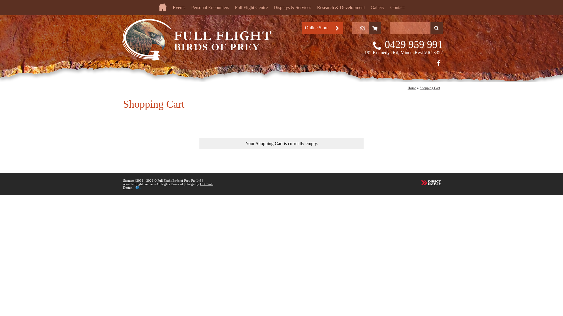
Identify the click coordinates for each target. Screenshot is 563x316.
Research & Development (341, 7)
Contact (397, 7)
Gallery (377, 7)
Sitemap (128, 180)
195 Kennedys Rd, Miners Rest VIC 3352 (403, 52)
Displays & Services (292, 7)
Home (412, 88)
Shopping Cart (430, 88)
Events (179, 7)
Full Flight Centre (251, 7)
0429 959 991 (414, 44)
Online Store (316, 27)
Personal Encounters (210, 7)
